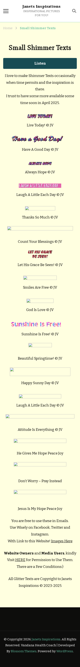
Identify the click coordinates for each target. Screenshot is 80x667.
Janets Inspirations (41, 6)
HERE (20, 560)
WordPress (64, 651)
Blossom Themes (23, 651)
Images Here (62, 541)
